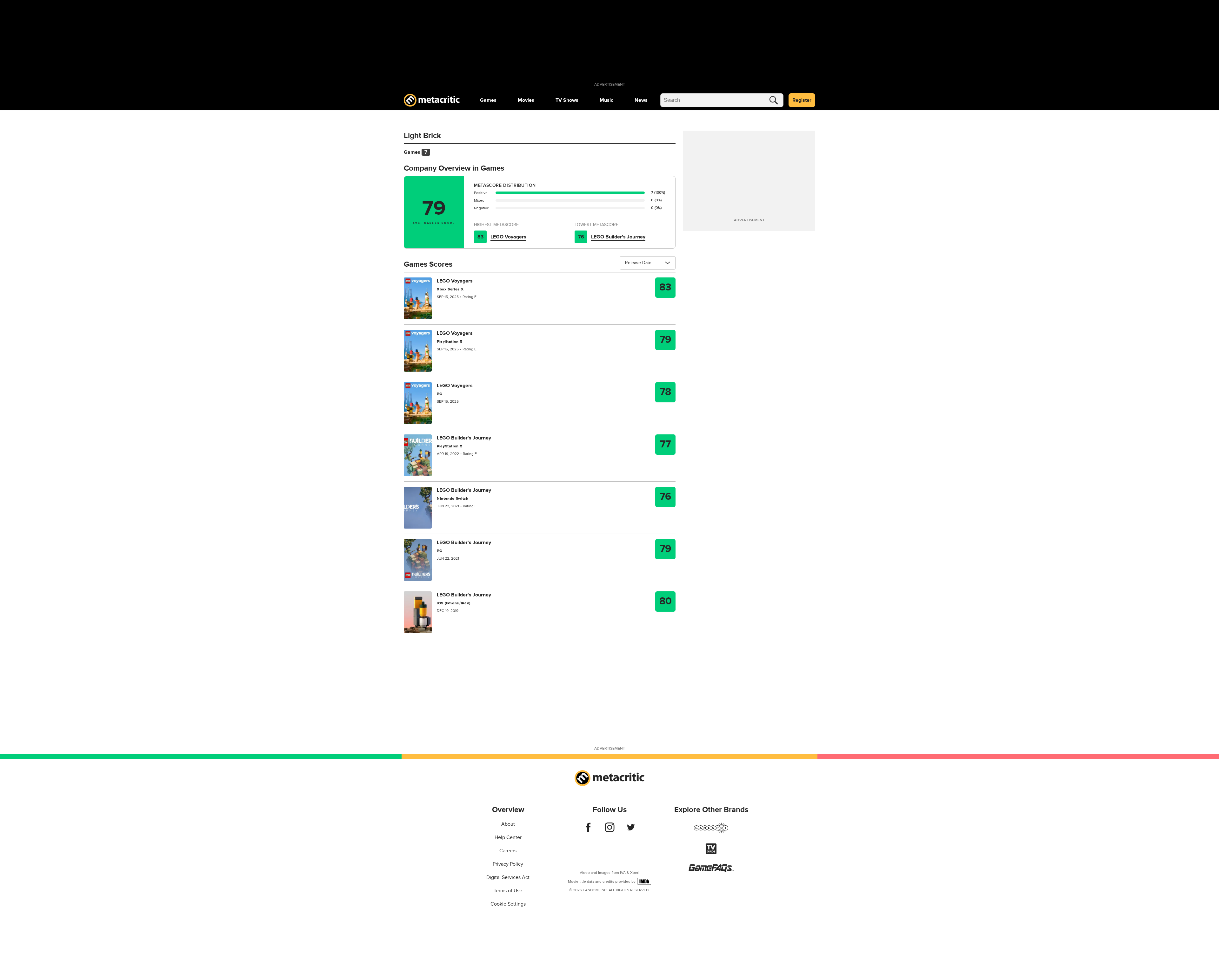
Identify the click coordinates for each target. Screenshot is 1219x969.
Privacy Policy (508, 864)
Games (488, 100)
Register (801, 100)
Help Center (508, 837)
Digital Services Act (508, 877)
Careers (507, 851)
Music (606, 100)
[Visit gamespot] (711, 832)
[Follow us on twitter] (630, 830)
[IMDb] (644, 881)
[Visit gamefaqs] (711, 870)
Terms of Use (508, 891)
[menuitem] (488, 100)
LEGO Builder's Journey (618, 237)
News (641, 100)
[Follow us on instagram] (609, 830)
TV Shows (567, 100)
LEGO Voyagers (508, 237)
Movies (526, 100)
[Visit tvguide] (711, 852)
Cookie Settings (508, 904)
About (508, 824)
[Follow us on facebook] (588, 830)
